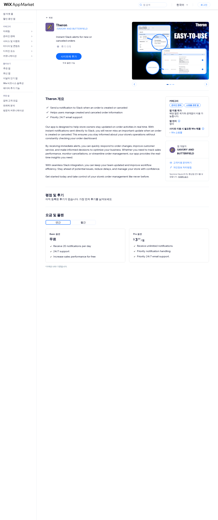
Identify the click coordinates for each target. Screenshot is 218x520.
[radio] (58, 222)
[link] (18, 13)
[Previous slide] (134, 84)
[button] (179, 121)
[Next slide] (206, 84)
